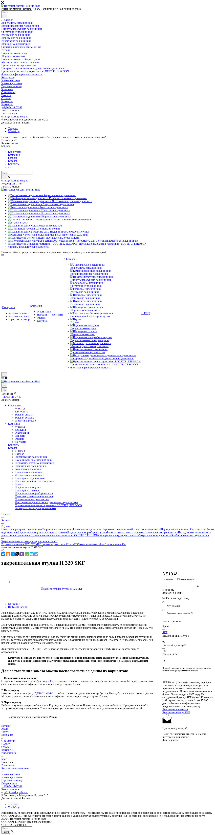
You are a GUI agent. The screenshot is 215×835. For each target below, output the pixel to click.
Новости (6, 743)
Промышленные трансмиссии (161, 532)
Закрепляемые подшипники (155, 535)
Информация (8, 753)
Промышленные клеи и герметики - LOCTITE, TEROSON (64, 535)
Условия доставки (11, 777)
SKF (164, 632)
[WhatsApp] (27, 554)
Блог (4, 759)
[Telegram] (36, 554)
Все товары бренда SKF (176, 712)
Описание (14, 603)
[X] (17, 554)
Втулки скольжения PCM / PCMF (20, 544)
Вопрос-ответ (9, 783)
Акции (5, 728)
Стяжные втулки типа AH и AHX (58, 544)
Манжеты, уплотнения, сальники (124, 532)
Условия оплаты (10, 774)
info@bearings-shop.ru (16, 116)
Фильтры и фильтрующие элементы (118, 535)
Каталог (19, 453)
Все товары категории (175, 709)
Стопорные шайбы (115, 544)
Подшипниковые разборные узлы (86, 532)
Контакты (7, 749)
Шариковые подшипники (116, 529)
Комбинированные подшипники (190, 535)
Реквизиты (7, 765)
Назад (21, 408)
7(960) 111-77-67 (43, 693)
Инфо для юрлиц (18, 607)
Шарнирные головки (55, 532)
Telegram (13, 128)
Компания (20, 429)
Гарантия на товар (11, 780)
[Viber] (22, 554)
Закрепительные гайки (91, 544)
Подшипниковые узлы (30, 532)
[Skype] (32, 554)
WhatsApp (13, 131)
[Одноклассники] (8, 554)
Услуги (5, 731)
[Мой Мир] (13, 554)
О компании (8, 740)
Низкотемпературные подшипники (21, 529)
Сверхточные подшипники (57, 529)
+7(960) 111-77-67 (12, 107)
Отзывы (6, 746)
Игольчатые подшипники (145, 529)
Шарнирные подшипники (175, 529)
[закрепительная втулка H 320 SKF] (78, 588)
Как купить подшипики (15, 768)
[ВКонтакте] (3, 554)
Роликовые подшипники (87, 529)
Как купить (21, 411)
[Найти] (4, 16)
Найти (6, 832)
